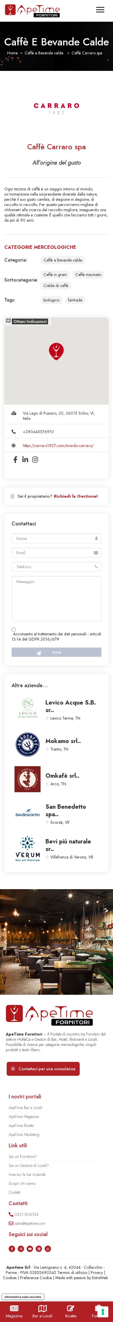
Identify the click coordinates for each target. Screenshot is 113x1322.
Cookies (10, 1278)
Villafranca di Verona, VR (71, 857)
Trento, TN (59, 749)
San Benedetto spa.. (65, 811)
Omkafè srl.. (62, 776)
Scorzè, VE (60, 822)
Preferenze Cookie (36, 1278)
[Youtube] (30, 1249)
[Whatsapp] (48, 1249)
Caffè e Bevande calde (44, 53)
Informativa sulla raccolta (23, 1297)
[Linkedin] (39, 1249)
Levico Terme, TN (65, 718)
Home (12, 53)
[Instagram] (21, 1249)
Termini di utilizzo (72, 1272)
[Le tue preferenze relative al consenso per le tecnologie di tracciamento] (102, 1311)
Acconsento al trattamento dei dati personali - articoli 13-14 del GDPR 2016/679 (56, 636)
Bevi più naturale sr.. (68, 845)
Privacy (97, 1272)
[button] (6, 942)
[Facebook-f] (12, 1249)
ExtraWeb (100, 1278)
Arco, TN (58, 784)
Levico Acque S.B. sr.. (70, 706)
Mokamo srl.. (63, 741)
